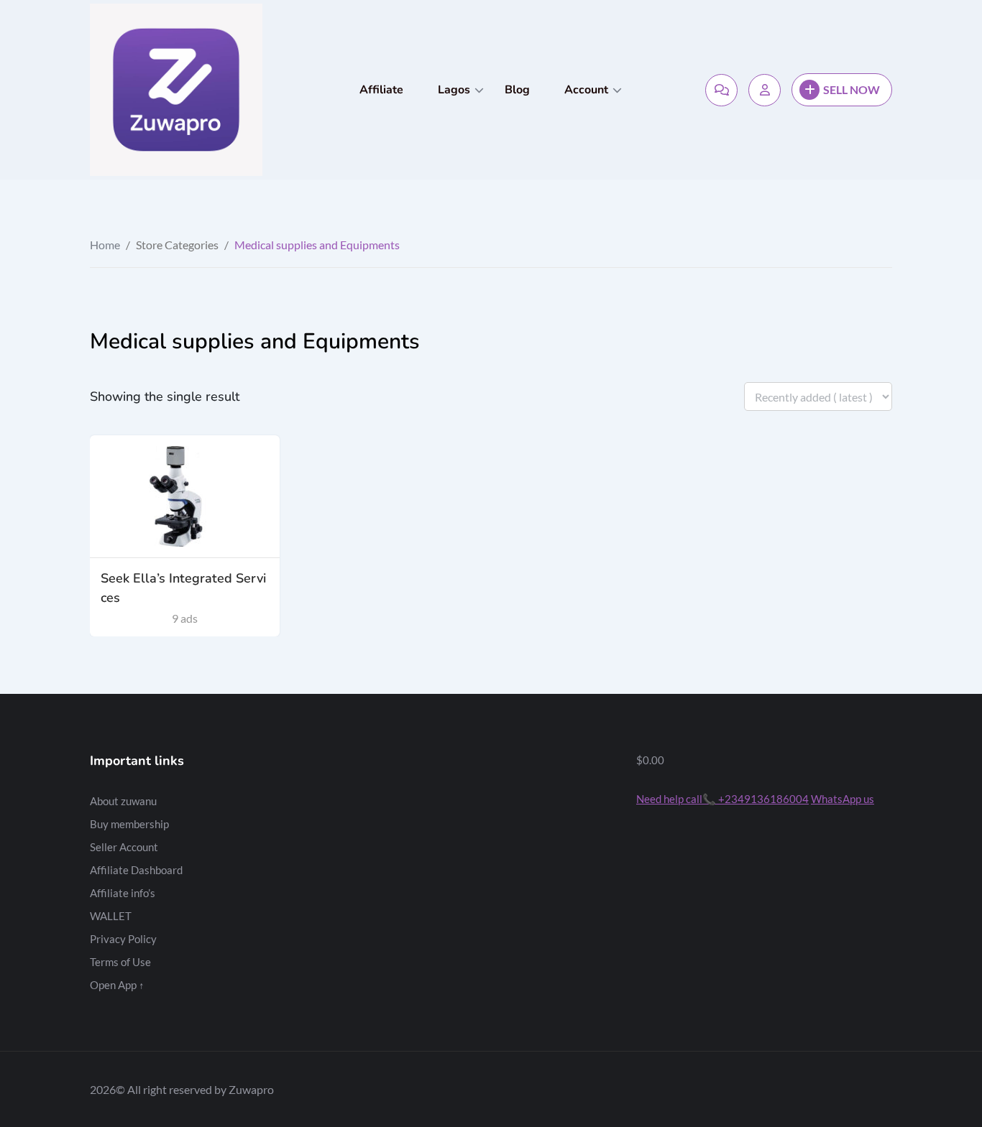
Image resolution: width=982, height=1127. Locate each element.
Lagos (454, 90)
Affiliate (381, 90)
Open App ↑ (117, 984)
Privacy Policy (123, 938)
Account (586, 90)
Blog (517, 90)
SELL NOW (851, 89)
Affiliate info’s (122, 892)
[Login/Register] (764, 90)
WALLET (111, 915)
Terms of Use (120, 961)
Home (105, 244)
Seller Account (124, 846)
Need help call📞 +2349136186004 (722, 798)
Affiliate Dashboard (136, 869)
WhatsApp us (842, 798)
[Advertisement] (491, 851)
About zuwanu (123, 800)
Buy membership (129, 823)
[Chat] (721, 90)
